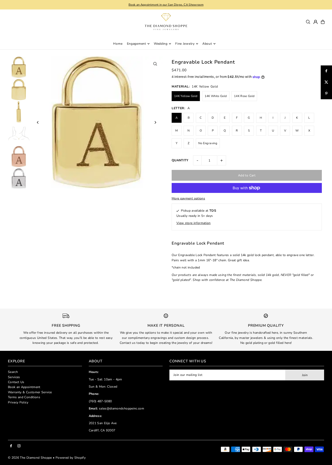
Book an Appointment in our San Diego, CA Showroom (166, 5)
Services (14, 377)
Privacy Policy (18, 402)
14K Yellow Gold (185, 96)
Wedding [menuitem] (161, 44)
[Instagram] (19, 446)
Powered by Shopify (71, 458)
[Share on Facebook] (326, 71)
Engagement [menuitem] (136, 44)
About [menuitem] (207, 44)
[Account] (315, 22)
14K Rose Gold (244, 96)
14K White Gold (216, 96)
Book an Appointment (24, 387)
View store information (193, 223)
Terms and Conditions (24, 397)
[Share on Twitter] (326, 82)
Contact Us (16, 382)
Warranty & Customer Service (30, 392)
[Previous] (38, 122)
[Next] (155, 122)
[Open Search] (308, 22)
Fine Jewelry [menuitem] (184, 44)
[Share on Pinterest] (326, 93)
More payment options (188, 198)
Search (13, 372)
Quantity (180, 160)
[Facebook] (11, 446)
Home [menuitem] (117, 44)
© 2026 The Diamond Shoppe (30, 458)
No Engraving (207, 143)
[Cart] (323, 22)
